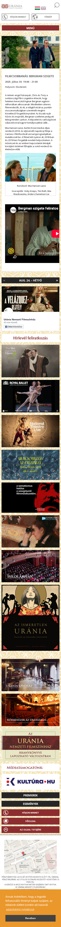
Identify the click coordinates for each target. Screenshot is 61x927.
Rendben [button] (30, 918)
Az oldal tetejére (30, 829)
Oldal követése (15, 327)
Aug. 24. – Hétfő (30, 280)
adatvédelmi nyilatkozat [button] (20, 909)
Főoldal (30, 821)
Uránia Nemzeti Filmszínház (19, 319)
